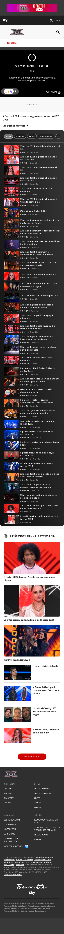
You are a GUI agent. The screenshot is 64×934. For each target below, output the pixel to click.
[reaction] (11, 91)
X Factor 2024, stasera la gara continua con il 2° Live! (30, 118)
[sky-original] (32, 893)
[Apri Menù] (6, 32)
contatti (20, 865)
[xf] (18, 32)
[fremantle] (32, 886)
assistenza (9, 865)
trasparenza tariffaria (41, 862)
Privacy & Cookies (24, 860)
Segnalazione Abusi (13, 875)
